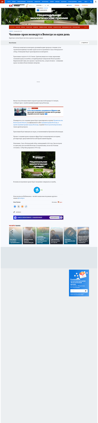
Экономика (45, 1)
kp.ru (61, 202)
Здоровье (63, 1)
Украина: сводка (43, 27)
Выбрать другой (43, 10)
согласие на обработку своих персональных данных (77, 294)
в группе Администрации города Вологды (36, 124)
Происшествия (76, 27)
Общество (37, 1)
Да (37, 10)
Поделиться (85, 42)
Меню (2, 1)
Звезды (57, 1)
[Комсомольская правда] (16, 5)
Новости (18, 27)
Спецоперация (21, 1)
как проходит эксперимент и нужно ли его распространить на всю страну (44, 112)
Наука (79, 1)
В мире (52, 1)
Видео (14, 1)
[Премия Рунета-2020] (29, 5)
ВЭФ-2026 (23, 27)
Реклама (77, 5)
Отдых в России (57, 27)
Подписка (85, 5)
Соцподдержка (72, 1)
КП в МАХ (50, 27)
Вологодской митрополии (53, 125)
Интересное (18, 212)
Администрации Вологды (49, 123)
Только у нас (29, 27)
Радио (70, 5)
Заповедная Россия (66, 27)
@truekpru (21, 198)
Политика (30, 1)
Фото (9, 1)
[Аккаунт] (95, 1)
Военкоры (35, 27)
